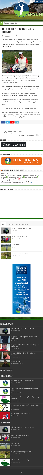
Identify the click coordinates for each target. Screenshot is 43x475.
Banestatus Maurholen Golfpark (13, 170)
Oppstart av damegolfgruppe (20, 253)
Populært (10, 224)
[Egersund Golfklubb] (21, 9)
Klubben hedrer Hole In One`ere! (21, 228)
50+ (29, 35)
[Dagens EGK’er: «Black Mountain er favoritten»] (5, 355)
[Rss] (21, 472)
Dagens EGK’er (16, 361)
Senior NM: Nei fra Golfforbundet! (23, 380)
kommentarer (26, 224)
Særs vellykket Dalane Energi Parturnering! (13, 131)
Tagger (18, 224)
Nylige (3, 224)
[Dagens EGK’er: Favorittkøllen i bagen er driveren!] (5, 347)
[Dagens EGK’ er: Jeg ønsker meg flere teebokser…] (5, 339)
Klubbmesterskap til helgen (20, 460)
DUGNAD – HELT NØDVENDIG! (29, 135)
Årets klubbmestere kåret (10, 23)
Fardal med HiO (16, 244)
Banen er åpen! (5, 173)
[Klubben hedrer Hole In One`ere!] (5, 331)
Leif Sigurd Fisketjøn (9, 35)
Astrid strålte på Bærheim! (20, 413)
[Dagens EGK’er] (5, 363)
